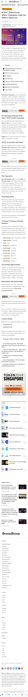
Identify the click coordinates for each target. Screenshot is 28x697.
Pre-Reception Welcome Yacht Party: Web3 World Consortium (12, 69)
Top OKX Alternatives (14, 421)
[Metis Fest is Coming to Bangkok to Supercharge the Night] (22, 521)
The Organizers (8, 75)
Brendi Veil (6, 245)
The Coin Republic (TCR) (8, 179)
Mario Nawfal (6, 237)
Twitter (11, 339)
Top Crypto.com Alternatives (16, 428)
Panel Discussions (9, 78)
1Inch (4, 243)
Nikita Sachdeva (7, 240)
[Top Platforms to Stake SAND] (5, 448)
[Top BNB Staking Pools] (5, 407)
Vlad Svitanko (6, 248)
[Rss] (22, 669)
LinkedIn (22, 339)
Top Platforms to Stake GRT (16, 469)
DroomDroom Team (7, 24)
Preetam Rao (6, 253)
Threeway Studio (6, 181)
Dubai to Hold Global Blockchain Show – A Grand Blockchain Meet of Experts (9, 487)
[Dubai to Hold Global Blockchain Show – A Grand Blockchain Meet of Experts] (22, 487)
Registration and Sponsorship (12, 87)
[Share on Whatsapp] (5, 694)
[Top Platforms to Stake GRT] (5, 469)
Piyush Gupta (6, 250)
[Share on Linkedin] (9, 694)
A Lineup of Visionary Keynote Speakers (14, 81)
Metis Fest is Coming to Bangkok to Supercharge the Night (9, 522)
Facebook (16, 339)
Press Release (7, 9)
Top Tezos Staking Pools (15, 441)
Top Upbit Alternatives (14, 414)
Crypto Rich (6, 255)
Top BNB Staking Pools (14, 407)
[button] (3, 2)
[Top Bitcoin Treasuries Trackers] (5, 435)
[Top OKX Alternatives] (5, 421)
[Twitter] (3, 669)
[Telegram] (14, 669)
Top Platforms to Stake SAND (16, 448)
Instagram (5, 339)
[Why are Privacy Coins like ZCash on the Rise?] (5, 462)
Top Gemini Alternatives (15, 455)
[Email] (15, 694)
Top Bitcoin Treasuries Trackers (16, 435)
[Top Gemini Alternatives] (5, 455)
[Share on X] (2, 694)
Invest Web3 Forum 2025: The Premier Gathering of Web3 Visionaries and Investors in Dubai (14, 345)
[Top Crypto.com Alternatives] (5, 428)
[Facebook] (8, 669)
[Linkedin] (16, 669)
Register (4, 136)
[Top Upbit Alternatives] (5, 414)
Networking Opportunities (11, 84)
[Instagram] (19, 669)
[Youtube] (11, 669)
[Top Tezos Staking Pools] (5, 441)
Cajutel (21, 179)
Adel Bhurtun (6, 260)
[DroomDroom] (14, 2)
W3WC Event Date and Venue (12, 73)
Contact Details (8, 89)
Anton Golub (6, 258)
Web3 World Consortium (8, 95)
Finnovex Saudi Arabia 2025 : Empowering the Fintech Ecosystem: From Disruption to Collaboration (13, 351)
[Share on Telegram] (12, 694)
